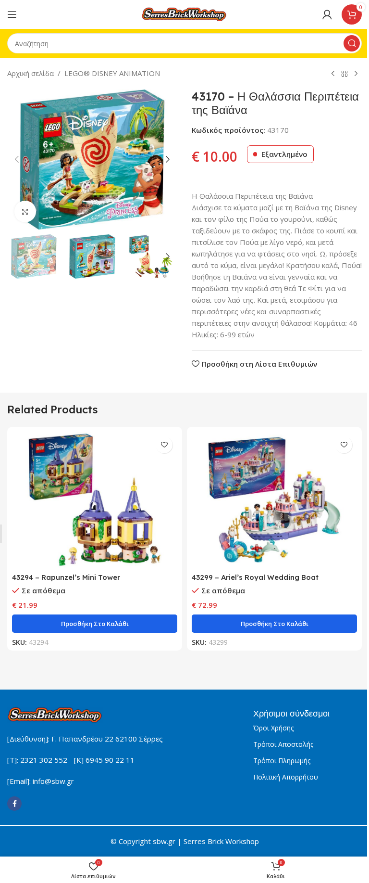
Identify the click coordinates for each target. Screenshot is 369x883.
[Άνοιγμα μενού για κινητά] (12, 14)
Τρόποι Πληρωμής (281, 760)
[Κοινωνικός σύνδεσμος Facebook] (14, 803)
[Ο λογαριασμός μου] (327, 14)
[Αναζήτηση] (352, 43)
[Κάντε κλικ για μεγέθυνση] (25, 211)
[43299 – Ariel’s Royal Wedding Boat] (274, 500)
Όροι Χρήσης (273, 727)
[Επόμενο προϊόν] (356, 74)
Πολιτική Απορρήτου (285, 776)
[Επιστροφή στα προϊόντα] (344, 74)
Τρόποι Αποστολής (283, 744)
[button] (16, 159)
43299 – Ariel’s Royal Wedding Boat (255, 577)
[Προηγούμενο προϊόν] (333, 74)
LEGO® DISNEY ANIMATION (112, 73)
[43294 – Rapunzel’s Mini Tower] (94, 500)
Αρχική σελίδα (30, 73)
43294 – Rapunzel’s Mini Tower (66, 577)
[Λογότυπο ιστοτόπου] (184, 13)
